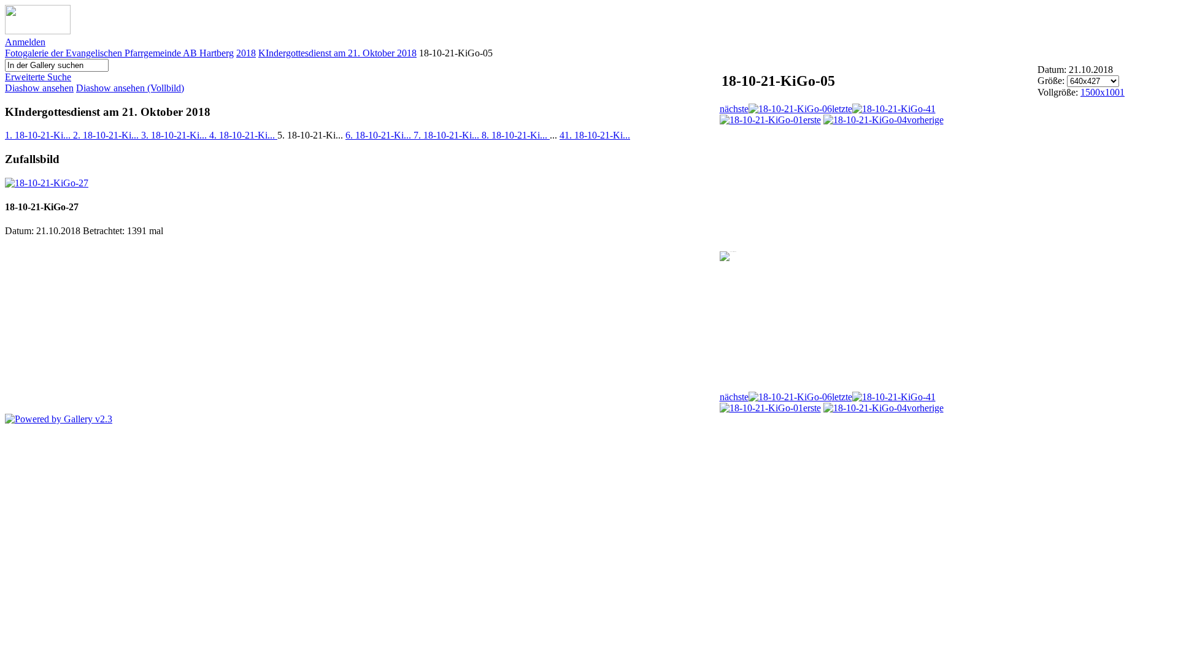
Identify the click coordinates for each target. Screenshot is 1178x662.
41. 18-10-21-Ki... (595, 135)
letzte (842, 109)
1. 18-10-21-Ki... (39, 135)
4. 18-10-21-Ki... (243, 135)
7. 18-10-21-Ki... (448, 135)
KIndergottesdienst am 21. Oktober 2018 (337, 53)
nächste (734, 109)
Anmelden (25, 42)
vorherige (925, 120)
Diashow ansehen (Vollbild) (130, 88)
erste (812, 120)
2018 (246, 53)
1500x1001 (1102, 92)
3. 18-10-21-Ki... (175, 135)
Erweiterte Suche (38, 77)
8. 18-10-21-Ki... (516, 135)
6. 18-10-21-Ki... (379, 135)
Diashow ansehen (39, 88)
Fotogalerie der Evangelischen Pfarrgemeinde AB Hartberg (119, 53)
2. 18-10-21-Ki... (107, 135)
